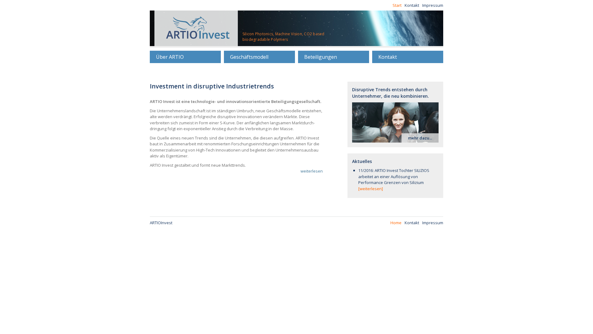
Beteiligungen (320, 57)
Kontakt (412, 5)
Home (396, 222)
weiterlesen (312, 171)
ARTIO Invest (196, 28)
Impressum (432, 5)
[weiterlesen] (370, 188)
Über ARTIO (170, 57)
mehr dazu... (420, 138)
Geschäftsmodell (249, 57)
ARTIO (161, 222)
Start (397, 5)
